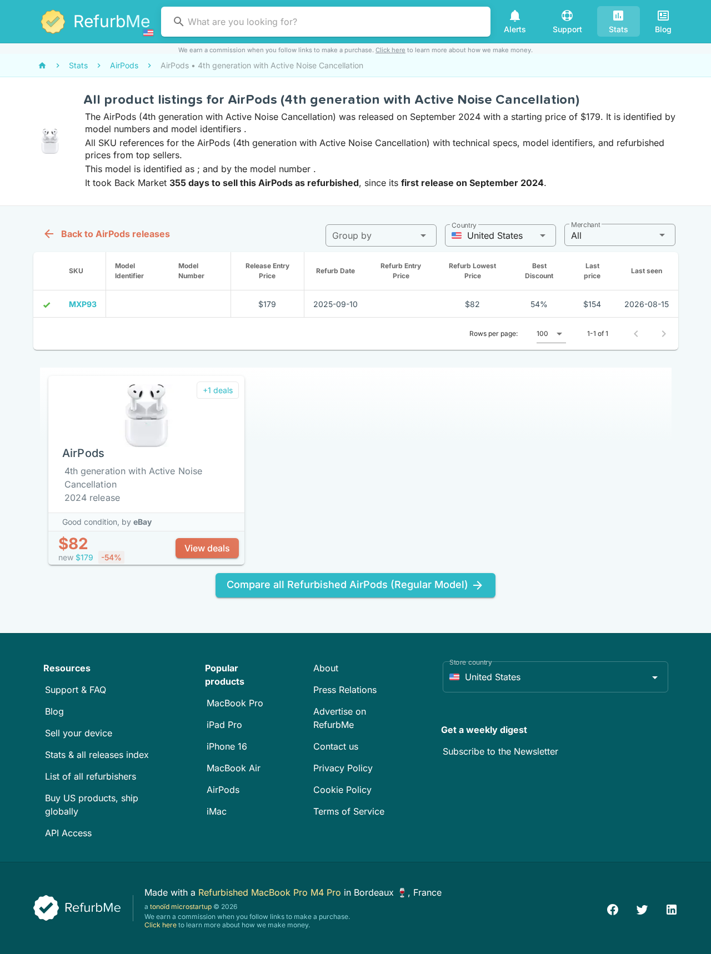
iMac (217, 811)
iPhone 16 (227, 746)
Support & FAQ (75, 689)
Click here (390, 50)
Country (464, 225)
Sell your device (78, 733)
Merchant (585, 224)
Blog (54, 711)
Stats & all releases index (97, 754)
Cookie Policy (342, 789)
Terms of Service (348, 811)
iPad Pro (224, 724)
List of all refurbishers (90, 776)
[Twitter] (642, 908)
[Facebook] (612, 908)
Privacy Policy (343, 768)
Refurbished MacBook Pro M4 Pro (271, 892)
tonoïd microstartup (181, 906)
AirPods (223, 789)
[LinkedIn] (671, 908)
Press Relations (345, 689)
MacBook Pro (235, 703)
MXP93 (83, 304)
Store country (470, 662)
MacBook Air (234, 768)
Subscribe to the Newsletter (500, 751)
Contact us (335, 746)
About (325, 668)
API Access (68, 832)
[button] (381, 235)
